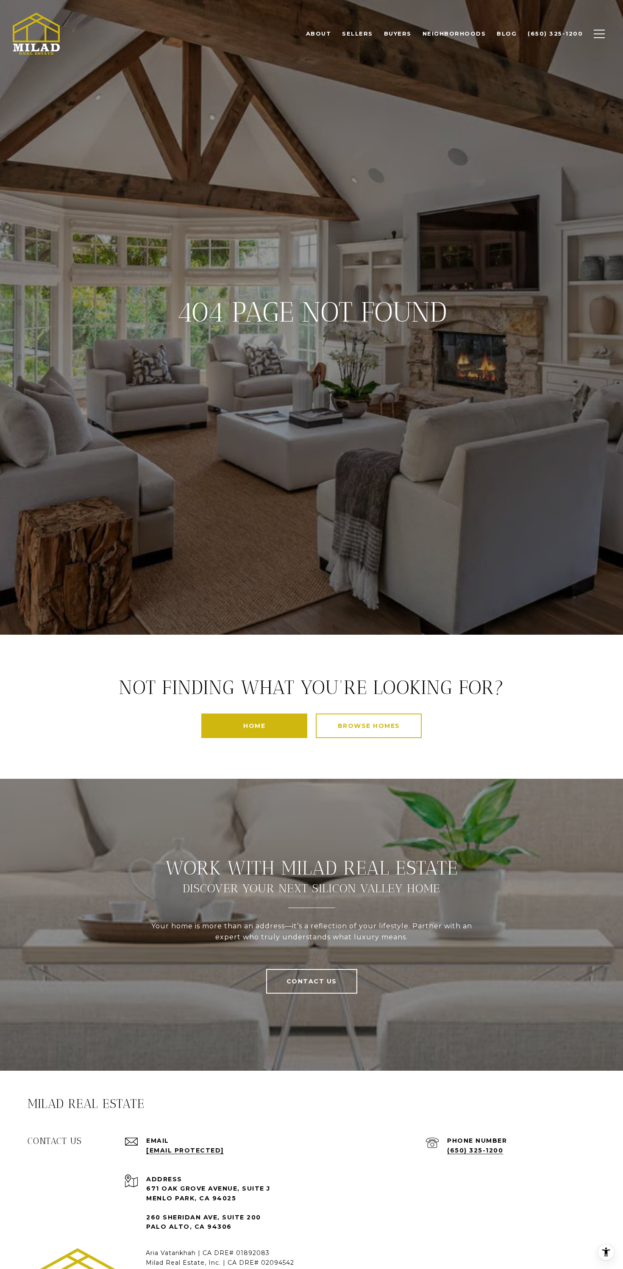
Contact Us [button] (311, 981)
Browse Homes (369, 726)
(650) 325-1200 (475, 1150)
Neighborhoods (454, 33)
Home (254, 726)
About (318, 33)
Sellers (357, 33)
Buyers (398, 33)
